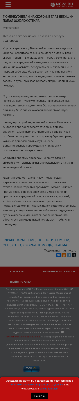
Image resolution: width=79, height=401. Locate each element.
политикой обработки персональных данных (36, 384)
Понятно (39, 395)
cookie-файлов (49, 388)
